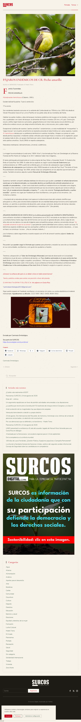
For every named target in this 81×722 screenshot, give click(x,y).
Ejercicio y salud (11, 614)
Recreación (9, 644)
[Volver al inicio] (8, 5)
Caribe (8, 590)
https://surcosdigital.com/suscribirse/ (15, 342)
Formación (9, 624)
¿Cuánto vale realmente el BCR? (17, 392)
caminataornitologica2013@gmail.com (17, 287)
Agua (8, 567)
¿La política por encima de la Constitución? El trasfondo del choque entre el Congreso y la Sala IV (39, 406)
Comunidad (10, 594)
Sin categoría (10, 654)
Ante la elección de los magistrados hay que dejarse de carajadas (28, 409)
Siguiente (73, 367)
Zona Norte (10, 668)
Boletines (9, 587)
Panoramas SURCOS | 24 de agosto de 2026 (21, 396)
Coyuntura (9, 597)
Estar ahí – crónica (12, 399)
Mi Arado (9, 634)
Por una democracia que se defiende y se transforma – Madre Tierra (29, 422)
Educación (9, 611)
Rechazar (18, 716)
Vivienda (9, 664)
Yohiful (50, 702)
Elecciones (9, 617)
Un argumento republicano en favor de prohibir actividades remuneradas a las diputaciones (37, 402)
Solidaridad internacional (14, 658)
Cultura (8, 600)
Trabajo (8, 661)
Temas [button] (73, 5)
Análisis (9, 577)
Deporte (8, 604)
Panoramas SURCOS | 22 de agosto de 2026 (21, 425)
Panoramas (10, 637)
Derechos (9, 607)
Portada (67, 5)
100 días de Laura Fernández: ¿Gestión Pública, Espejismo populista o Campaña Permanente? (38, 441)
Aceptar (8, 716)
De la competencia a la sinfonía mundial (20, 437)
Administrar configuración (32, 716)
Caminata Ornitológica (10, 361)
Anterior (7, 367)
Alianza (8, 570)
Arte (7, 584)
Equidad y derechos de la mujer (16, 621)
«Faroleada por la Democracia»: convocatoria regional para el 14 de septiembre (33, 434)
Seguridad (9, 651)
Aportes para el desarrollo (15, 580)
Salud (8, 647)
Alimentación (10, 574)
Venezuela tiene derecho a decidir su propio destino (23, 412)
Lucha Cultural (11, 627)
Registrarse (33, 691)
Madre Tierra (29, 85)
